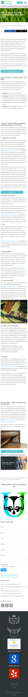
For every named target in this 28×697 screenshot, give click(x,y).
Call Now (20, 2)
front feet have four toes (12, 286)
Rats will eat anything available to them (10, 241)
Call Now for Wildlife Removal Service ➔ (12, 71)
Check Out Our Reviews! (8, 576)
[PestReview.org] (14, 644)
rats (1, 479)
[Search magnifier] (26, 6)
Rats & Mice (4, 478)
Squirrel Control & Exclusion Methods (13, 479)
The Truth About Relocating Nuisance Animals (11, 593)
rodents (4, 479)
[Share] (10, 31)
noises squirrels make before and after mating (13, 213)
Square (14, 692)
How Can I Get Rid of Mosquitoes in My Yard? (10, 584)
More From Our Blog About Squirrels (13, 455)
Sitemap (14, 687)
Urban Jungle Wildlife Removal (16, 25)
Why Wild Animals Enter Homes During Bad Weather (12, 595)
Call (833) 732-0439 (14, 684)
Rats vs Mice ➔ (12, 192)
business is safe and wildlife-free (13, 420)
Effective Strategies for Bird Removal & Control (11, 591)
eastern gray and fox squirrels (13, 151)
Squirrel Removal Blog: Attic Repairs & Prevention (16, 478)
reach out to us (10, 426)
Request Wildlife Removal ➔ (12, 451)
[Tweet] (21, 31)
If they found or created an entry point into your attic (13, 365)
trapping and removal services (8, 421)
